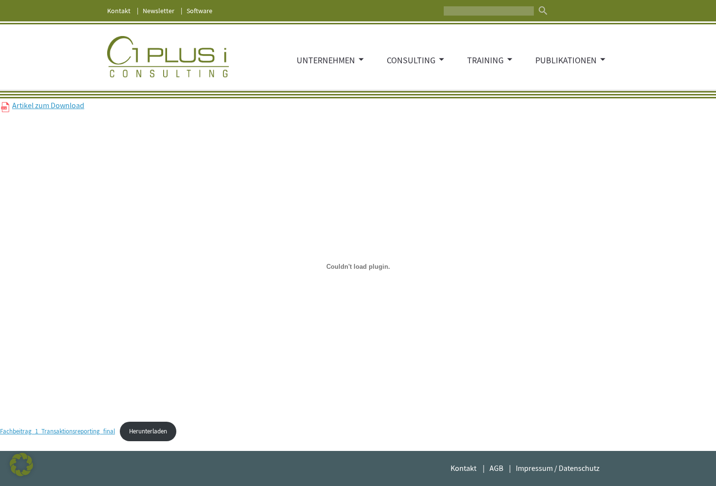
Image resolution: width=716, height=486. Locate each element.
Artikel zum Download (48, 106)
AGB (496, 468)
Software (199, 10)
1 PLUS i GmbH (168, 57)
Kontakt (119, 10)
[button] (21, 464)
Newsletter (158, 10)
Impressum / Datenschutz (558, 468)
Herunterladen (148, 431)
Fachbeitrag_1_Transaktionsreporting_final (57, 431)
